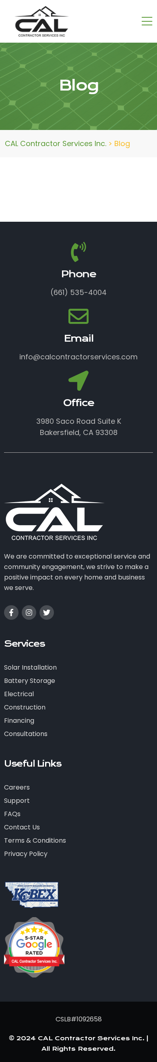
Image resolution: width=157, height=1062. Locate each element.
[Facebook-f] (11, 612)
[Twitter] (46, 612)
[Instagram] (29, 612)
